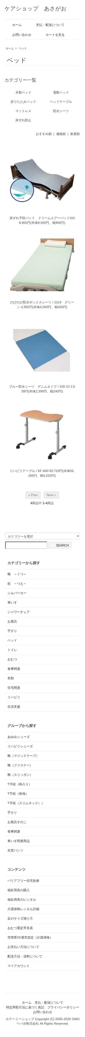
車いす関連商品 (18, 841)
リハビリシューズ (20, 746)
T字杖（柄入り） (19, 784)
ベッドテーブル (61, 101)
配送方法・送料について (24, 956)
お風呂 (12, 621)
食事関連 (13, 669)
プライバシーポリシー (63, 1007)
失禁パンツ (15, 850)
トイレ (12, 650)
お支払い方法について (23, 947)
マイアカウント (18, 966)
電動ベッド (61, 92)
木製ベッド (23, 92)
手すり (12, 631)
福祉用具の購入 (18, 890)
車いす (12, 602)
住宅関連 (13, 687)
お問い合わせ (21, 35)
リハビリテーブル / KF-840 (29, 471)
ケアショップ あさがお (36, 8)
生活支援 (13, 706)
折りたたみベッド (23, 101)
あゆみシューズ (18, 737)
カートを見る (55, 35)
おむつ (12, 659)
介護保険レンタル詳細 (23, 909)
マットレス (23, 111)
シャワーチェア (18, 612)
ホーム (17, 25)
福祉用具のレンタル (21, 899)
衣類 (10, 678)
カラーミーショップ (20, 1019)
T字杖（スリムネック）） (25, 803)
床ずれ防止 (23, 120)
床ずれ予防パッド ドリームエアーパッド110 (42, 218)
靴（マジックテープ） (23, 756)
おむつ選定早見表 (20, 928)
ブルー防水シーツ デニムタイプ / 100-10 (39, 386)
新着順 (75, 134)
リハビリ (13, 697)
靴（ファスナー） (20, 765)
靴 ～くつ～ (17, 574)
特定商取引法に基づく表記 (25, 1007)
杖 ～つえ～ (17, 583)
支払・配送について (50, 25)
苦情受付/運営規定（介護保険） (30, 937)
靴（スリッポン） (20, 774)
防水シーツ (61, 111)
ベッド (23, 48)
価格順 (61, 134)
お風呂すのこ (17, 822)
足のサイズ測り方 (20, 918)
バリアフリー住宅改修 (23, 880)
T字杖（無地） (18, 793)
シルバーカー (17, 593)
